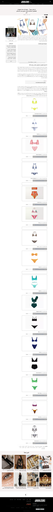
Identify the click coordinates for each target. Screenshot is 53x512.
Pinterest (38, 505)
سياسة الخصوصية (12, 507)
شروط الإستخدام (17, 507)
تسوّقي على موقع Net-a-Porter (40, 204)
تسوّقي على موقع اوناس (40, 156)
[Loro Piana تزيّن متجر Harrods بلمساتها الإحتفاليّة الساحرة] (45, 479)
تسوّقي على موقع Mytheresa (39, 248)
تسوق (44, 446)
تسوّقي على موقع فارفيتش (40, 115)
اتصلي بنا (30, 507)
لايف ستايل (23, 3)
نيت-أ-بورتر (40, 447)
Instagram (34, 505)
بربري (25, 447)
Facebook (41, 505)
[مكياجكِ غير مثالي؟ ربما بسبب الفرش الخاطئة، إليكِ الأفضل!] (8, 462)
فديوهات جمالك (19, 499)
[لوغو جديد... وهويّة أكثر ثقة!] (32, 53)
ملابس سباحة (30, 446)
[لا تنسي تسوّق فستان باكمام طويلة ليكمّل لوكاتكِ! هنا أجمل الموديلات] (20, 479)
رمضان (11, 3)
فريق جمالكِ (22, 507)
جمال (38, 3)
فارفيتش (23, 446)
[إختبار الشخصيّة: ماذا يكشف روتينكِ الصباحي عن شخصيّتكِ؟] (11, 32)
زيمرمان (28, 447)
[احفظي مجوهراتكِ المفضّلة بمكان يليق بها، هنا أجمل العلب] (33, 462)
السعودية (33, 3)
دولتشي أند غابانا (32, 447)
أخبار (28, 3)
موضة (42, 3)
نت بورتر (37, 447)
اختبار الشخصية (16, 3)
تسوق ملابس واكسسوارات (38, 446)
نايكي (20, 447)
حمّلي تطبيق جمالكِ (40, 507)
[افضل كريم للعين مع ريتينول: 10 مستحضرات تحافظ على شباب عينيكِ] (8, 479)
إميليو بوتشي (43, 448)
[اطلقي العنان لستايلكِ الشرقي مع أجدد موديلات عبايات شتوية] (20, 462)
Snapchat (45, 505)
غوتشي (23, 447)
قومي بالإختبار (11, 40)
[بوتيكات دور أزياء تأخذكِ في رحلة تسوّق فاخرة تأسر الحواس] (33, 479)
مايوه (33, 446)
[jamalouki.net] (26, 2)
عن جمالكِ (26, 507)
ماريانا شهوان (43, 16)
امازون (26, 446)
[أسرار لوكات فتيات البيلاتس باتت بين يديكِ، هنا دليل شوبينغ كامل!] (45, 462)
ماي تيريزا (43, 447)
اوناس (20, 446)
